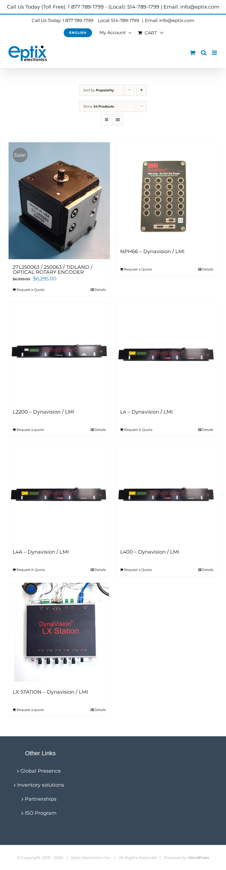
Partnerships (41, 799)
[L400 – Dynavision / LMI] (166, 493)
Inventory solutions (40, 785)
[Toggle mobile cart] (192, 53)
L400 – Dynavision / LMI (149, 552)
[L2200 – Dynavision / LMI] (59, 353)
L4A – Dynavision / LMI (41, 552)
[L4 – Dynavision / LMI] (166, 353)
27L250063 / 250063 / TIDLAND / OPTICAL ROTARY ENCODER (52, 269)
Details (100, 290)
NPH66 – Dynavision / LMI (152, 251)
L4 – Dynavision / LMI (146, 412)
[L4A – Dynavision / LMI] (59, 493)
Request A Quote (138, 430)
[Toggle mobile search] (203, 53)
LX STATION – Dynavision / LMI (50, 692)
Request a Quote (30, 290)
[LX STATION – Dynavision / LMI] (59, 633)
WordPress (198, 857)
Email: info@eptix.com (169, 20)
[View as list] (117, 119)
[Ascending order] (141, 90)
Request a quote (30, 430)
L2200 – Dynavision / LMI (43, 412)
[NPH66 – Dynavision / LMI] (166, 193)
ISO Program (41, 813)
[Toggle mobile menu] (215, 53)
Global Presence (40, 771)
